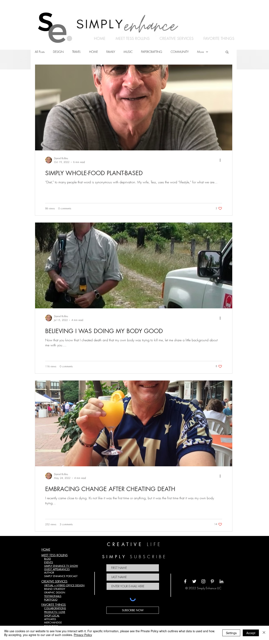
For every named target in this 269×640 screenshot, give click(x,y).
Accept (250, 633)
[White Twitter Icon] (194, 581)
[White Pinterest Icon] (212, 581)
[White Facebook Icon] (185, 581)
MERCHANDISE (53, 622)
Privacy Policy (83, 635)
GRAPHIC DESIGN (54, 592)
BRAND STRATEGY (54, 589)
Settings (231, 633)
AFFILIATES (50, 619)
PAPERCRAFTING (151, 52)
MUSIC (128, 52)
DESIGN (58, 52)
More (200, 52)
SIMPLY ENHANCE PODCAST (61, 576)
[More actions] (221, 160)
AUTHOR (49, 572)
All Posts (40, 52)
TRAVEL (76, 52)
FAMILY (110, 52)
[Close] (263, 633)
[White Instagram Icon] (203, 581)
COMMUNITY (180, 52)
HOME (93, 52)
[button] (227, 52)
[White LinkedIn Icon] (221, 581)
